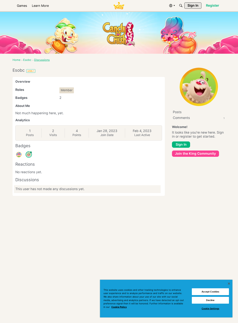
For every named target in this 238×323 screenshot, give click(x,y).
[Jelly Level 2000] (19, 154)
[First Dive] (28, 154)
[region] (166, 298)
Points (76, 135)
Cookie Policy (119, 307)
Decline (210, 300)
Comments (199, 118)
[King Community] (118, 5)
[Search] (181, 5)
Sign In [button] (181, 144)
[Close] (229, 284)
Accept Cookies (210, 291)
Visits (53, 135)
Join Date (107, 135)
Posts (30, 135)
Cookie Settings (210, 308)
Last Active (142, 135)
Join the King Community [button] (195, 154)
